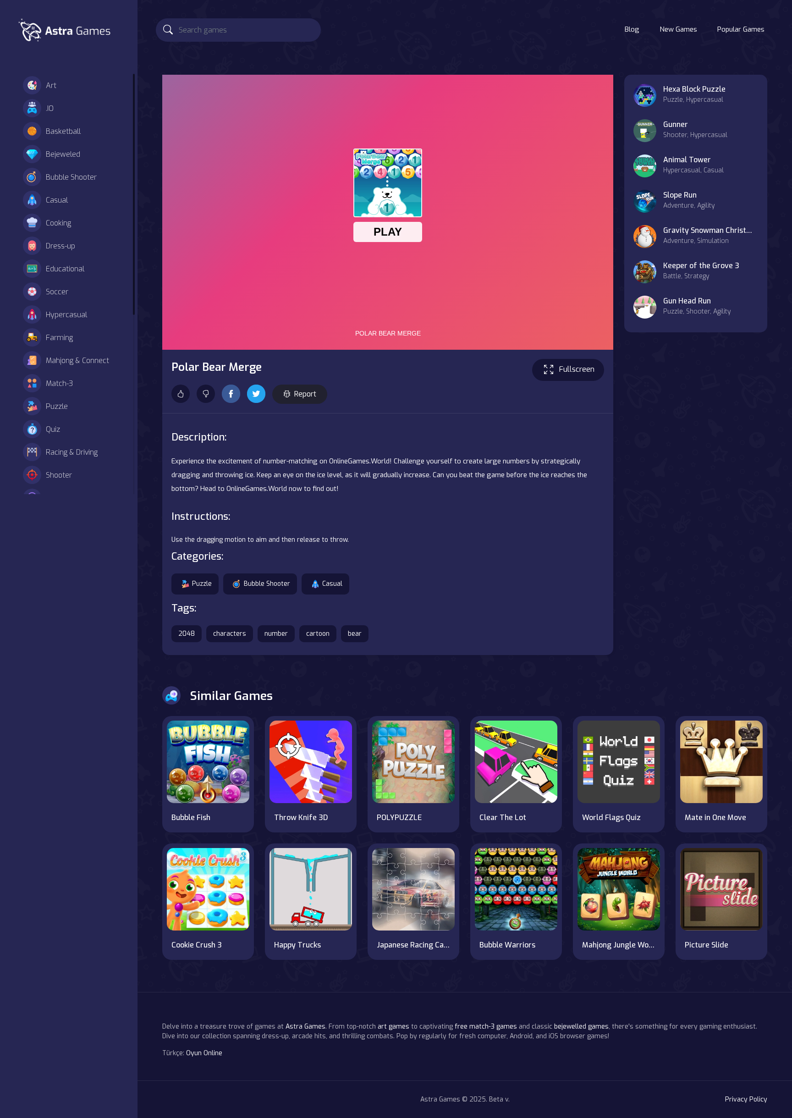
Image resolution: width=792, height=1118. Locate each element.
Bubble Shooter (71, 177)
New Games (678, 29)
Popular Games (740, 29)
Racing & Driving (72, 452)
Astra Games (305, 1026)
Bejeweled (63, 154)
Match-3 (59, 383)
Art (51, 85)
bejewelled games (581, 1026)
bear (355, 633)
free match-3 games (486, 1026)
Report (305, 394)
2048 (186, 633)
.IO (50, 108)
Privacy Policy (746, 1099)
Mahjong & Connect (77, 360)
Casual (57, 200)
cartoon (318, 633)
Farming (59, 337)
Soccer (57, 292)
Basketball (63, 131)
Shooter (59, 475)
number (276, 633)
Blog (632, 29)
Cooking (58, 223)
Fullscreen (576, 369)
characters (229, 633)
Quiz (53, 429)
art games (393, 1026)
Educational (65, 269)
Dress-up (60, 246)
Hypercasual (66, 314)
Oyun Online (204, 1053)
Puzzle (57, 406)
